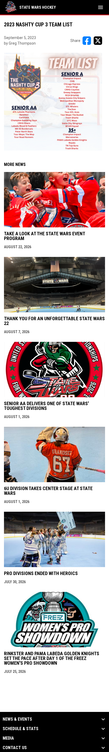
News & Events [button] (17, 719)
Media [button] (8, 738)
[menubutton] (100, 7)
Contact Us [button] (15, 748)
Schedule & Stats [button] (20, 729)
